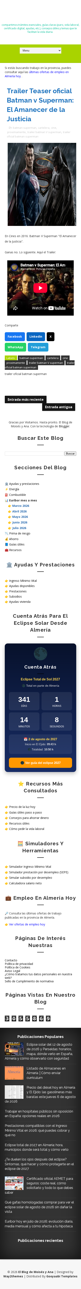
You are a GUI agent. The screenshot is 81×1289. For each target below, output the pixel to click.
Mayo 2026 (20, 517)
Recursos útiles (19, 823)
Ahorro (13, 539)
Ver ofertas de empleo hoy (27, 924)
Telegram (38, 347)
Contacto (11, 960)
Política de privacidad (19, 964)
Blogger (64, 426)
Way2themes (13, 1276)
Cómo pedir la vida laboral (26, 829)
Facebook (15, 336)
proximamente (16, 132)
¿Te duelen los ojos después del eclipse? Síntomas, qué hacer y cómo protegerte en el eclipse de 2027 (39, 1164)
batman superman (24, 128)
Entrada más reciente (26, 399)
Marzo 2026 (20, 506)
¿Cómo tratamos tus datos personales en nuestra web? (38, 976)
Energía (14, 489)
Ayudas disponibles (22, 586)
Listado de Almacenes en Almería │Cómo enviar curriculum (46, 1073)
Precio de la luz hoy (22, 807)
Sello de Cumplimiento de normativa (29, 981)
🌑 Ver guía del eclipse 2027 (40, 763)
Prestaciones (18, 591)
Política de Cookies (17, 967)
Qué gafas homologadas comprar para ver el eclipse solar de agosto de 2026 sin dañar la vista (39, 1207)
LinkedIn (35, 336)
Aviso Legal (12, 971)
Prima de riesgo (19, 533)
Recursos (15, 550)
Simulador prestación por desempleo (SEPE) (38, 872)
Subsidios (15, 596)
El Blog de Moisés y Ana (40, 13)
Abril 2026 (19, 511)
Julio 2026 (19, 528)
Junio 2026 (19, 522)
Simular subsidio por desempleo (30, 878)
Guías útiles (17, 544)
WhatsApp (15, 347)
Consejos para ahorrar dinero (29, 818)
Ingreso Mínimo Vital (23, 581)
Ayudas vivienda (20, 602)
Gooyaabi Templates (61, 1276)
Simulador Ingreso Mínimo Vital (30, 867)
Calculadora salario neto (25, 883)
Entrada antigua (58, 407)
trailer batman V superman (44, 132)
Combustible (17, 495)
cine (53, 128)
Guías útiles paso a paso (25, 812)
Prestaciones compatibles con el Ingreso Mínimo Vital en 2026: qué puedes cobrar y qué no (37, 1130)
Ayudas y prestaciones (24, 484)
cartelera (43, 128)
